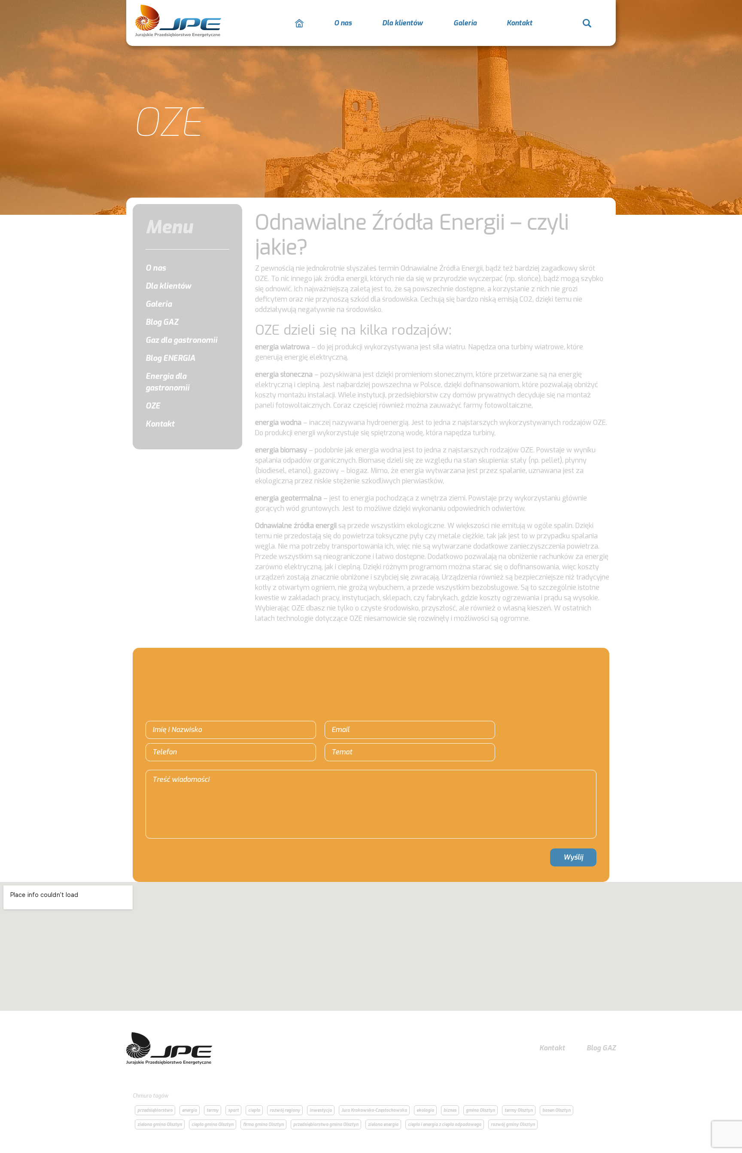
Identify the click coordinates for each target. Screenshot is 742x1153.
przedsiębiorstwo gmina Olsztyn (326, 1124)
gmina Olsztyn (480, 1110)
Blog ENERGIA (170, 358)
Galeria (465, 22)
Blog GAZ (162, 322)
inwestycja (321, 1110)
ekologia (425, 1110)
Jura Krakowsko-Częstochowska (374, 1110)
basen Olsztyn (556, 1110)
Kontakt (519, 22)
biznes (450, 1110)
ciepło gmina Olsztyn (213, 1124)
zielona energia (383, 1124)
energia (189, 1110)
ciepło (254, 1110)
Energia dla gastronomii (167, 382)
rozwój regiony (285, 1110)
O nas (343, 22)
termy (213, 1110)
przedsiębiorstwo (155, 1110)
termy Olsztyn (519, 1110)
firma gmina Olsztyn (263, 1124)
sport (233, 1110)
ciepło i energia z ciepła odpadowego (444, 1124)
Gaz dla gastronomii (181, 340)
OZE (153, 406)
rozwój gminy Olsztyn (513, 1124)
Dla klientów (402, 22)
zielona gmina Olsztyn (159, 1124)
